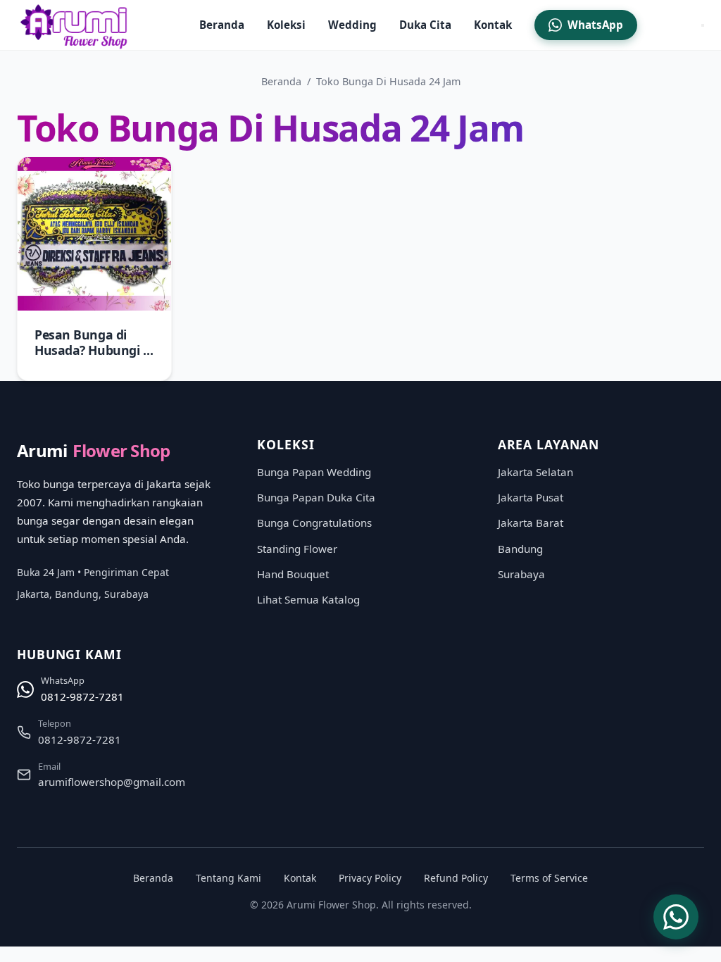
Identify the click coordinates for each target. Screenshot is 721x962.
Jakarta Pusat (530, 497)
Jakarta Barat (530, 523)
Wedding (352, 25)
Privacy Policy (370, 878)
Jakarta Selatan (535, 472)
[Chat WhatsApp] (675, 916)
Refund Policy (456, 878)
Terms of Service (549, 878)
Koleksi (286, 25)
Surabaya (521, 574)
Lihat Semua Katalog (308, 599)
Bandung (520, 549)
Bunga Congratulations (314, 523)
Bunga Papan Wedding (314, 472)
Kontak (493, 25)
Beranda (221, 25)
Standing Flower (297, 549)
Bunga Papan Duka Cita (316, 497)
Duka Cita (425, 25)
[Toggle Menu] (702, 25)
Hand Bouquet (293, 574)
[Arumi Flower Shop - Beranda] (76, 25)
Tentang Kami (228, 878)
